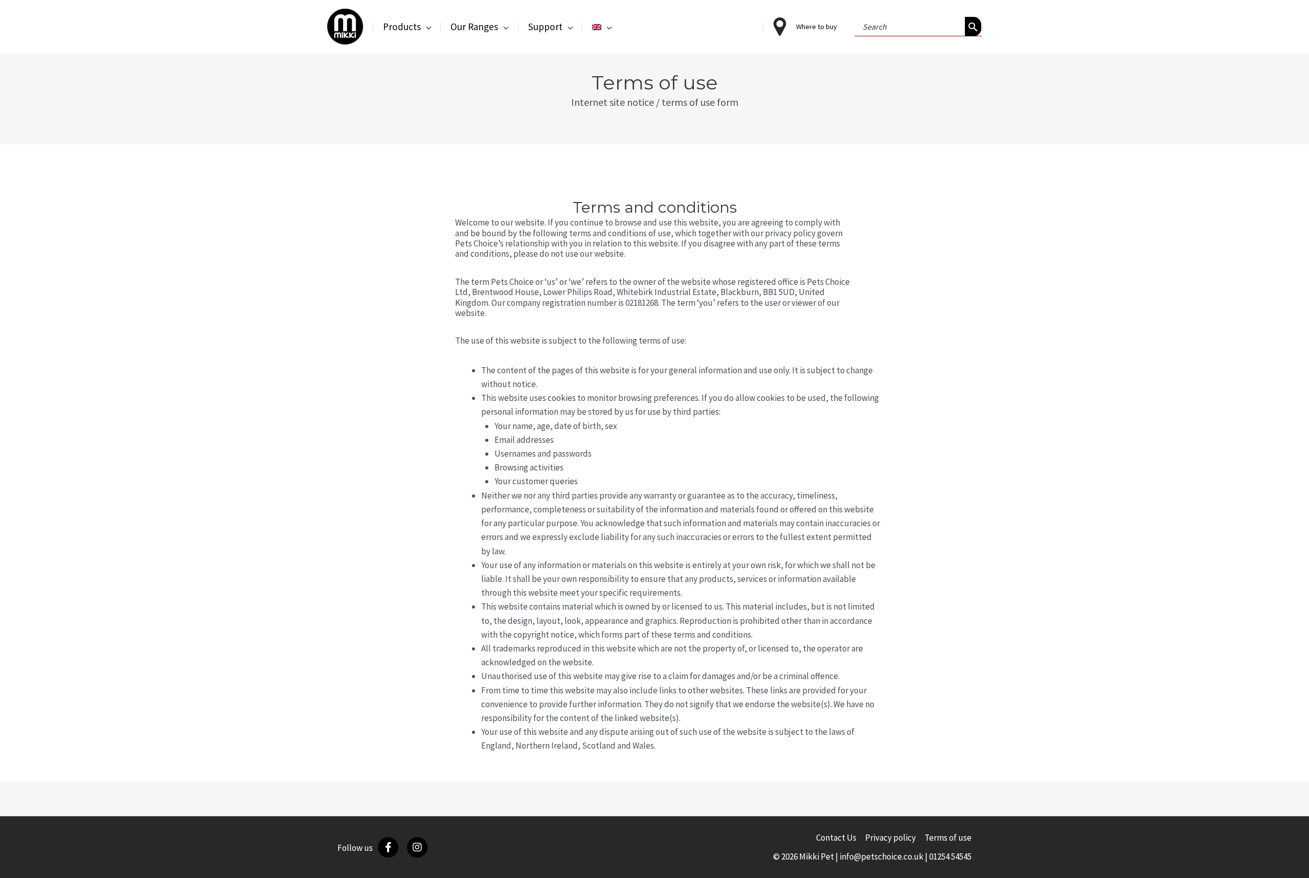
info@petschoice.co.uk (881, 856)
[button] (426, 26)
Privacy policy (890, 837)
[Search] (973, 26)
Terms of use (948, 837)
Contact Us (836, 837)
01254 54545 (950, 856)
